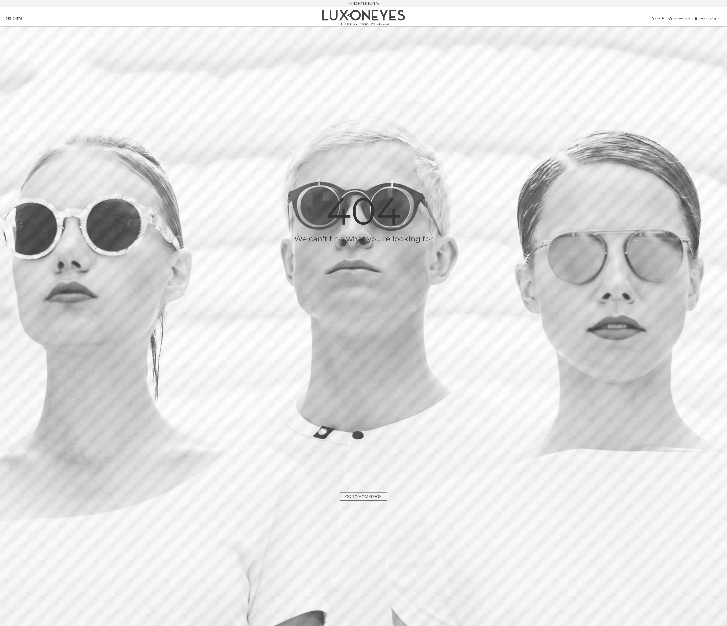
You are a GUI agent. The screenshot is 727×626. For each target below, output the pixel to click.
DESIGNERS (14, 18)
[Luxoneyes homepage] (363, 17)
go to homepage (363, 496)
